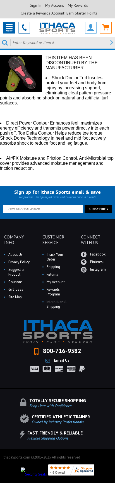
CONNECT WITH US (90, 239)
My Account (54, 5)
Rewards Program (53, 292)
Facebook (97, 254)
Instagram (97, 269)
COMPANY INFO (14, 239)
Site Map (15, 297)
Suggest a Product (16, 272)
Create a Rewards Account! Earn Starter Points (59, 13)
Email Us (61, 360)
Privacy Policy (19, 262)
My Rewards (78, 5)
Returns (52, 274)
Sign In (35, 5)
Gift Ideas (15, 289)
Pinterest (96, 261)
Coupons (15, 282)
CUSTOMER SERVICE (53, 239)
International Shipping (57, 304)
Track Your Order (55, 257)
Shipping (53, 266)
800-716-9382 (61, 351)
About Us (15, 254)
